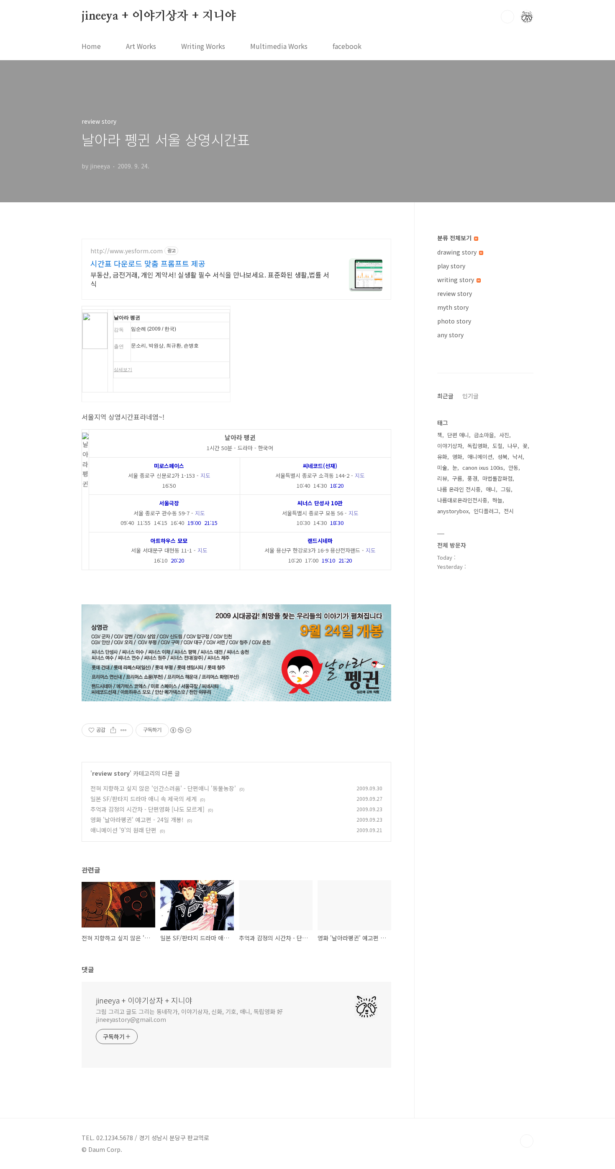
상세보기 (123, 369)
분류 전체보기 (455, 238)
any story (450, 335)
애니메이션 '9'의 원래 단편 (123, 830)
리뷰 (442, 478)
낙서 (517, 457)
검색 (507, 16)
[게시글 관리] (123, 730)
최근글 (445, 396)
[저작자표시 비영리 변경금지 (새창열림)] (180, 730)
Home (91, 46)
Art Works (141, 46)
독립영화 (477, 446)
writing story (456, 279)
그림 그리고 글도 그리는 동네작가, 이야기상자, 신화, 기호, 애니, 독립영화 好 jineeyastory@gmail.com (189, 1015)
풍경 (472, 478)
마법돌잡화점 (497, 478)
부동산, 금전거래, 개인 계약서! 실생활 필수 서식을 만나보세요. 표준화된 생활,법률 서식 (209, 279)
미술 (442, 467)
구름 (457, 478)
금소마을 (484, 435)
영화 (457, 457)
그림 (506, 489)
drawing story (457, 252)
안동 (513, 467)
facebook (347, 46)
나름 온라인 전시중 (459, 489)
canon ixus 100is (482, 467)
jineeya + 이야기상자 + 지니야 (159, 16)
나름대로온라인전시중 (462, 500)
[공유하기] (113, 730)
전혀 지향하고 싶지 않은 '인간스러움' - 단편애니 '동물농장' (163, 788)
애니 (491, 489)
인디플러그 (486, 511)
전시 (509, 511)
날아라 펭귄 (127, 318)
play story (451, 266)
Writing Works (203, 46)
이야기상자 (449, 446)
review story (111, 773)
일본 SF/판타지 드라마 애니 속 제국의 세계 (143, 799)
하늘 (497, 500)
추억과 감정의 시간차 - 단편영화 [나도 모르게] (147, 809)
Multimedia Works (279, 46)
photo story (454, 321)
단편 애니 (458, 435)
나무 (512, 446)
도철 (497, 446)
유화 (442, 457)
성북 (502, 457)
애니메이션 (479, 457)
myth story (453, 307)
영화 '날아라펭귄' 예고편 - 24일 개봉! (137, 819)
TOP (526, 1141)
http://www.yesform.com (126, 251)
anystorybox (453, 511)
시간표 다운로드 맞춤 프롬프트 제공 (147, 263)
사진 (504, 435)
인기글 (470, 396)
